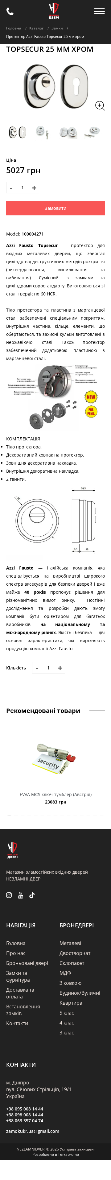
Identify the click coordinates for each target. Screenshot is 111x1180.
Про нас (16, 953)
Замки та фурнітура (18, 976)
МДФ (65, 973)
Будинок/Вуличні (80, 992)
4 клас (67, 1022)
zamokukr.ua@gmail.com (32, 1131)
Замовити (55, 208)
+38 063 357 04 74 (24, 1121)
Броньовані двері (27, 963)
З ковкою (70, 983)
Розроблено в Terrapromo (55, 1154)
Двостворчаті (76, 953)
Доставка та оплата (20, 993)
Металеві (70, 943)
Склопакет (72, 963)
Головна (16, 943)
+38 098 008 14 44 (24, 1115)
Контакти (17, 1023)
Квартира (71, 1002)
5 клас (67, 1012)
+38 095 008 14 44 (24, 1109)
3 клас (67, 1032)
